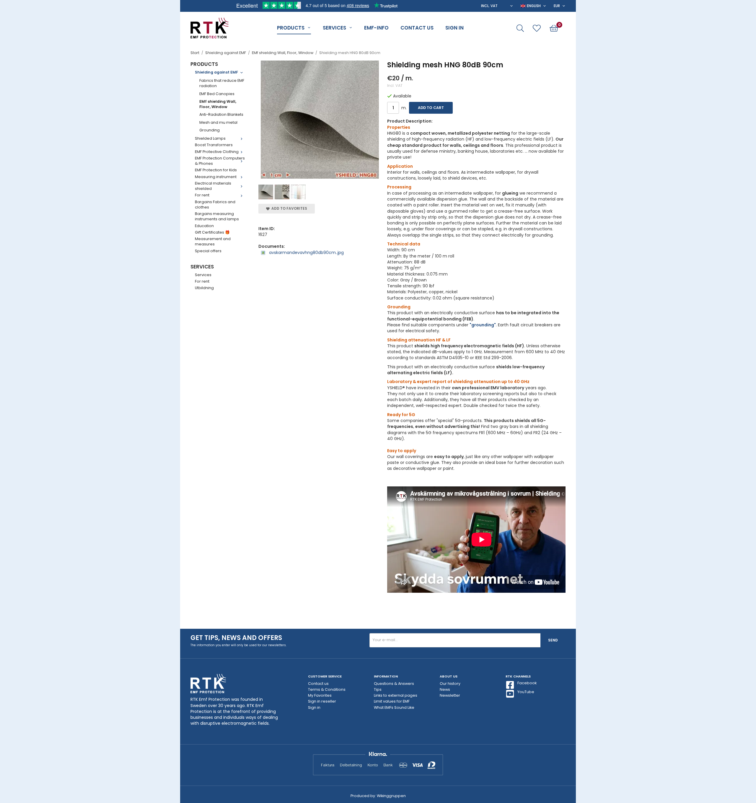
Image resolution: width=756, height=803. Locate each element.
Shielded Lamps (210, 138)
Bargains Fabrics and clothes (215, 204)
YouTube (525, 691)
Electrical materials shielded (213, 186)
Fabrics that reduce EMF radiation (221, 83)
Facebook (527, 682)
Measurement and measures (213, 241)
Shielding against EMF (216, 72)
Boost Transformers (214, 144)
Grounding (209, 130)
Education (204, 225)
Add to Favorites (288, 208)
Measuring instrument (216, 176)
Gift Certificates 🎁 (212, 232)
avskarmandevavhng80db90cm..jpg (306, 252)
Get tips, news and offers (236, 637)
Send (553, 640)
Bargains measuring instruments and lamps (217, 216)
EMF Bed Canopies (216, 93)
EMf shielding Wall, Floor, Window (217, 104)
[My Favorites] (536, 28)
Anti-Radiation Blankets (221, 114)
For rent (202, 195)
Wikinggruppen (391, 795)
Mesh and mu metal (218, 122)
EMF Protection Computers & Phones (220, 161)
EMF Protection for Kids (216, 169)
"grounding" (483, 325)
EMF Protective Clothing (217, 151)
